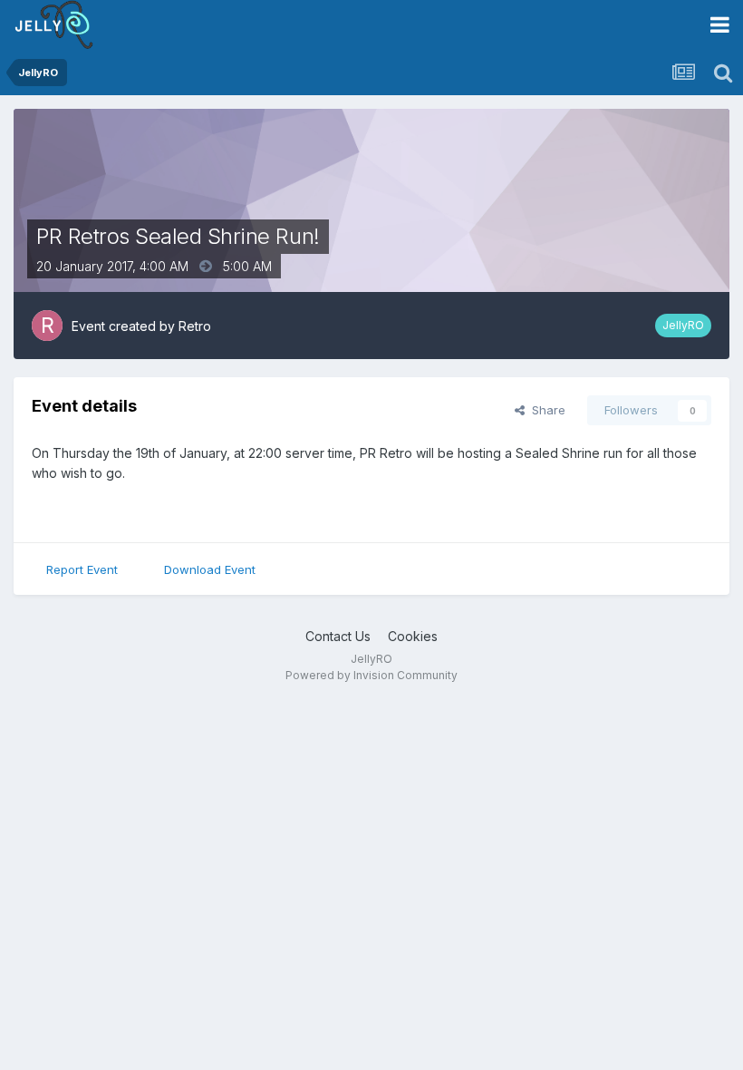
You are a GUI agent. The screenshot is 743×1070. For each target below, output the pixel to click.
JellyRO (683, 325)
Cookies (413, 636)
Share (545, 410)
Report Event (82, 569)
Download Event (210, 569)
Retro (195, 326)
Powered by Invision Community (371, 675)
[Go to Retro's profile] (47, 325)
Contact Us (338, 636)
